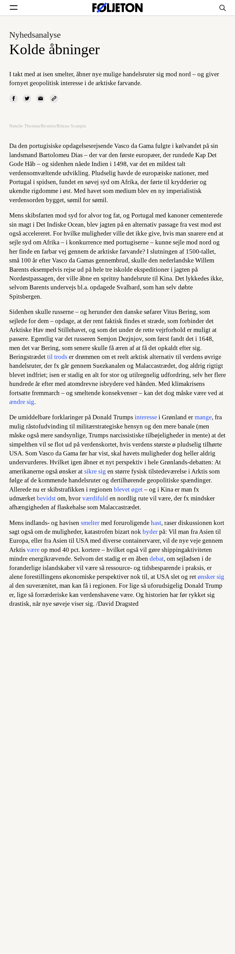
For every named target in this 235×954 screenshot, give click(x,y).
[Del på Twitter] (27, 98)
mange (203, 417)
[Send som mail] (40, 98)
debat (157, 558)
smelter (90, 522)
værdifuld (95, 498)
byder (150, 531)
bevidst (46, 498)
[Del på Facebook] (13, 98)
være (33, 549)
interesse (146, 417)
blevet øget (128, 489)
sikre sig (95, 471)
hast (156, 522)
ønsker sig (211, 576)
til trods (57, 356)
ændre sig (21, 401)
